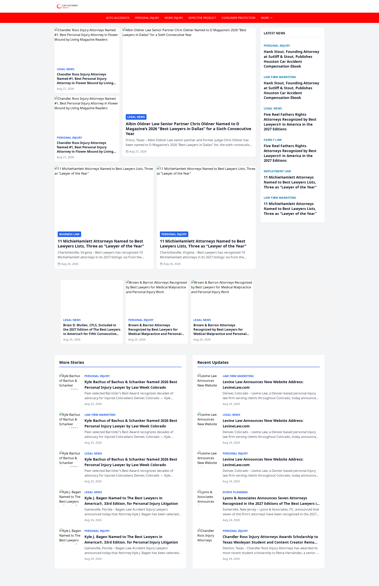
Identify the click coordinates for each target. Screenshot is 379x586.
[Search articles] (323, 6)
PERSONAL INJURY (147, 18)
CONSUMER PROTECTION (238, 18)
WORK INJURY (174, 18)
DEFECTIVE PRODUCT (202, 18)
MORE (265, 18)
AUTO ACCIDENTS (117, 18)
